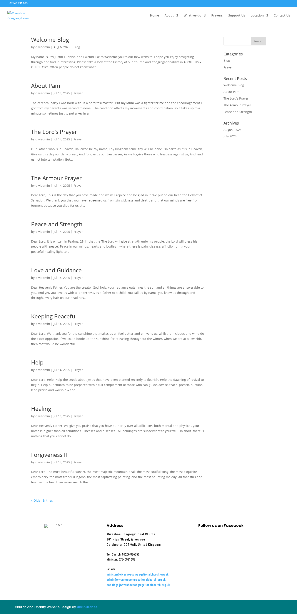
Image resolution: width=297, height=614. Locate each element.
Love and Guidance (56, 270)
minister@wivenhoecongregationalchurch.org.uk (138, 574)
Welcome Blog (50, 39)
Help (37, 362)
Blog (77, 47)
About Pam (45, 86)
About (169, 15)
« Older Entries (42, 500)
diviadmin (42, 47)
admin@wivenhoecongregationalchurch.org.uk (136, 579)
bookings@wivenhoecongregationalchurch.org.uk (138, 585)
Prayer (78, 93)
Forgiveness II (49, 455)
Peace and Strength (56, 224)
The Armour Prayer (56, 178)
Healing (41, 409)
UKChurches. (87, 607)
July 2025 (230, 136)
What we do (192, 15)
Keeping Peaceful (54, 316)
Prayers (217, 15)
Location (257, 15)
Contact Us (282, 15)
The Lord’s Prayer (54, 132)
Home (154, 15)
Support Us (236, 15)
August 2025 (233, 130)
